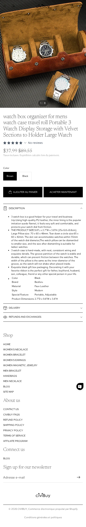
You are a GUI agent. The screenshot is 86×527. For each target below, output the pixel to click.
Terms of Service (14, 435)
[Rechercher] (13, 6)
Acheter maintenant (63, 192)
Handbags (10, 375)
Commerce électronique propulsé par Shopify (53, 509)
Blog (6, 386)
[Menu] (4, 6)
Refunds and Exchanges (25, 316)
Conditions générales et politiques (43, 517)
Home (6, 344)
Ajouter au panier (25, 192)
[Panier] (81, 6)
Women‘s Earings (14, 360)
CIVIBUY (22, 509)
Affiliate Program (15, 440)
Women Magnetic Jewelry (20, 365)
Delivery (14, 307)
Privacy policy (13, 430)
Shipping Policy (13, 425)
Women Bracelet (14, 354)
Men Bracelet (12, 370)
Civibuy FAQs (11, 414)
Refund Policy (13, 419)
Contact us (11, 409)
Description (17, 208)
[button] (79, 386)
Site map (8, 391)
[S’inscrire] (78, 477)
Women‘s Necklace (15, 349)
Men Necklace (12, 381)
